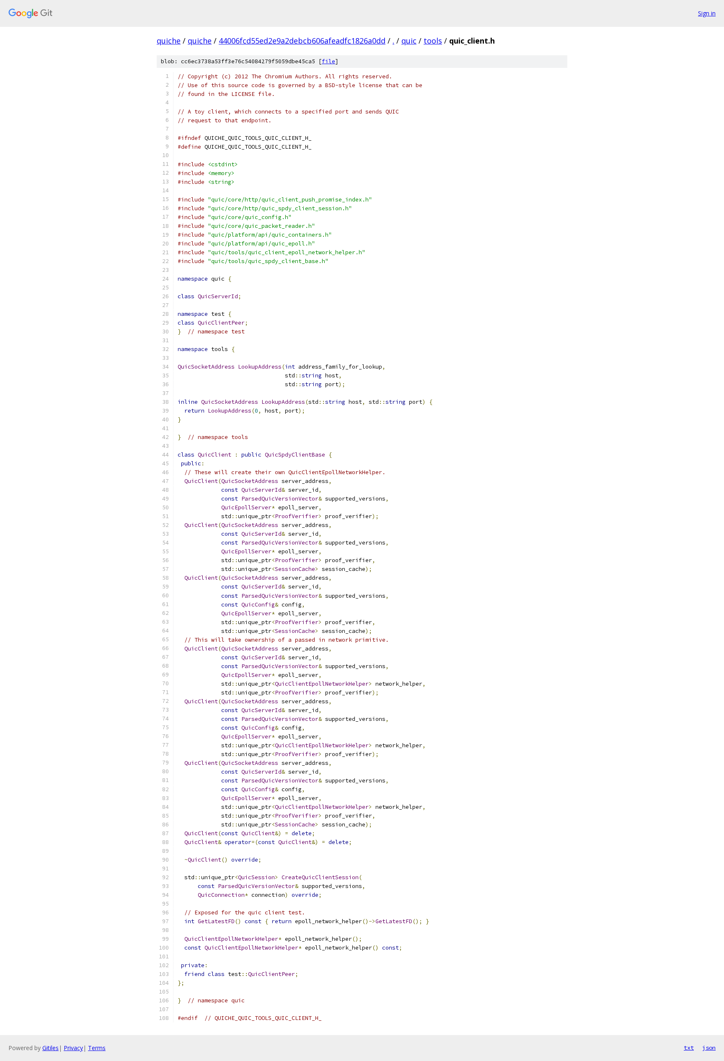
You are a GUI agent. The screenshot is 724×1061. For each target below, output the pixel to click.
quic (408, 41)
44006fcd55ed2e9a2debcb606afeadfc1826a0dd (302, 41)
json (709, 1047)
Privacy (73, 1048)
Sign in (707, 13)
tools (433, 41)
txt (689, 1047)
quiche (169, 41)
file (328, 61)
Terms (97, 1048)
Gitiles (50, 1048)
